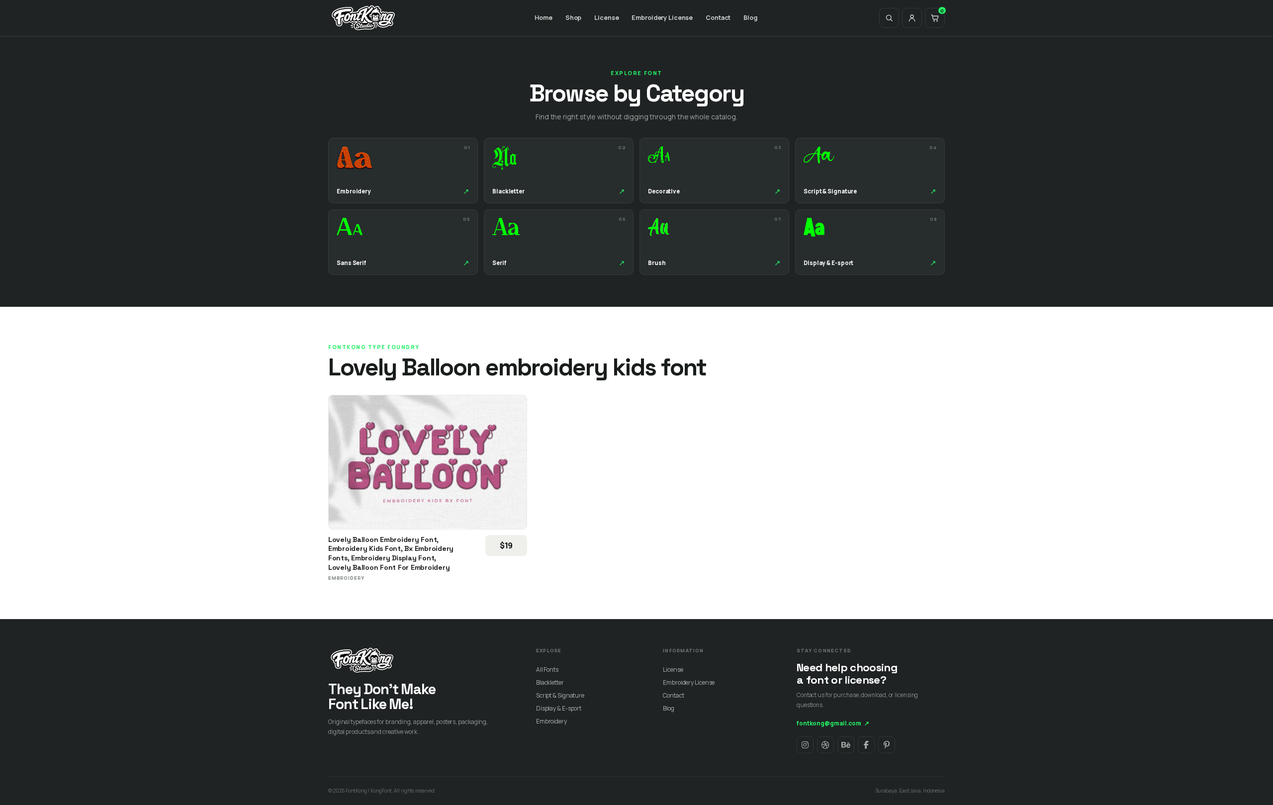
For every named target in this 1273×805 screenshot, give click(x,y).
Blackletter (550, 682)
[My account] (912, 18)
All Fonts (547, 669)
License (606, 17)
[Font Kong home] (363, 18)
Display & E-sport (558, 708)
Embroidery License (662, 17)
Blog (750, 17)
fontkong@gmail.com (833, 723)
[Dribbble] (825, 744)
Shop (573, 17)
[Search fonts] (889, 18)
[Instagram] (805, 744)
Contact (718, 17)
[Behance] (845, 744)
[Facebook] (866, 744)
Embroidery (551, 721)
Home (543, 17)
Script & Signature (560, 695)
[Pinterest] (886, 744)
